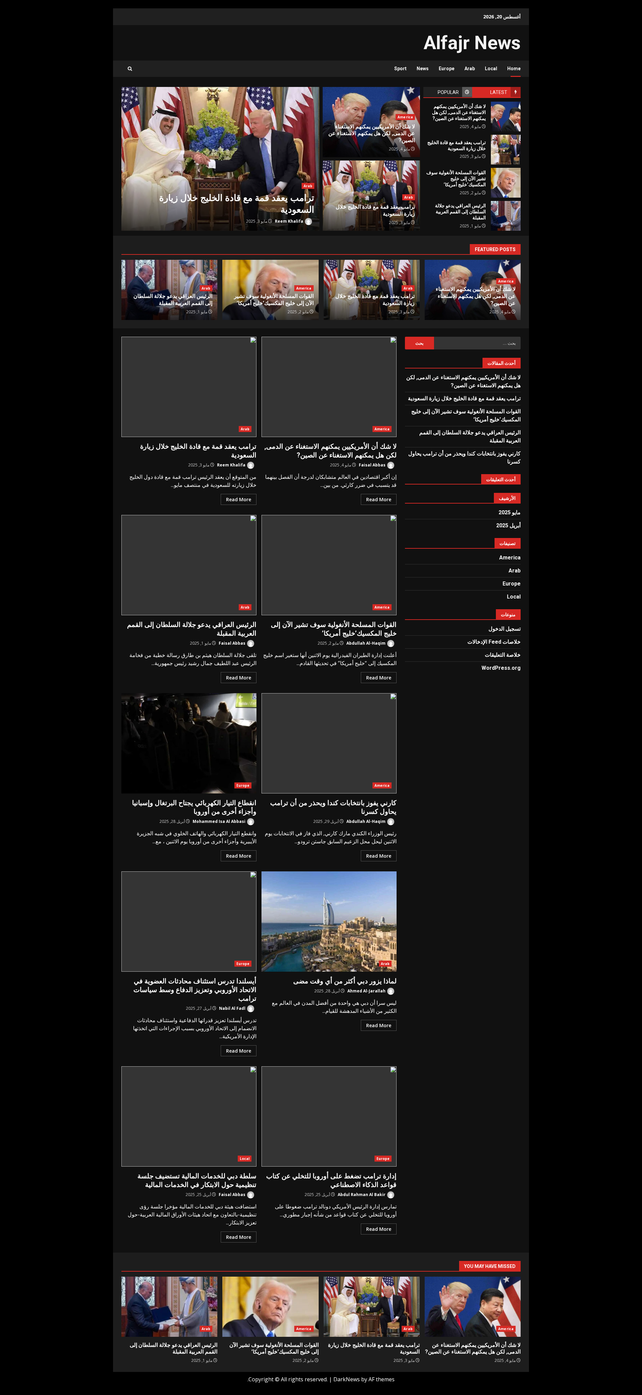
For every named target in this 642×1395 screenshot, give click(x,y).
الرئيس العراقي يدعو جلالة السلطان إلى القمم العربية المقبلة (506, 216)
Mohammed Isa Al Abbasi (219, 821)
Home (514, 68)
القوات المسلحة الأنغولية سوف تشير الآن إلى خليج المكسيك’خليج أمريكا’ (506, 183)
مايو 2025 (510, 512)
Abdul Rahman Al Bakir (362, 1194)
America (405, 117)
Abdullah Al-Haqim (366, 643)
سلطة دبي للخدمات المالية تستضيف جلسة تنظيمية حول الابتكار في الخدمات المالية (188, 1116)
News (423, 68)
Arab (469, 68)
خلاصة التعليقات (503, 655)
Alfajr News (472, 43)
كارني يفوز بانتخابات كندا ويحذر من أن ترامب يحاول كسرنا (329, 743)
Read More (378, 499)
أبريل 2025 (508, 525)
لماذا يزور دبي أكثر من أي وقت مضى (329, 921)
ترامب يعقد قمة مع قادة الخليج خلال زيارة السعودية (220, 159)
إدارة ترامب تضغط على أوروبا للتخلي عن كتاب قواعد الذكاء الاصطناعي (329, 1116)
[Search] (130, 68)
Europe (446, 68)
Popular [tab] (448, 92)
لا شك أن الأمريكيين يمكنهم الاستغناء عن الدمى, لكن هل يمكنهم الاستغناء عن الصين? (506, 116)
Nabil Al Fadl (232, 1008)
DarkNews (346, 1379)
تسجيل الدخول (505, 629)
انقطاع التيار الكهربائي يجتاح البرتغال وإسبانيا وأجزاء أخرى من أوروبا (188, 743)
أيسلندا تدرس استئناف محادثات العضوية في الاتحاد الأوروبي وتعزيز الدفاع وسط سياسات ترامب (188, 921)
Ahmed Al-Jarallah (367, 991)
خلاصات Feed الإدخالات (494, 642)
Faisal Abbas (373, 465)
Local (491, 68)
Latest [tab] (498, 92)
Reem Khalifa (289, 221)
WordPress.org (501, 668)
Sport (400, 68)
